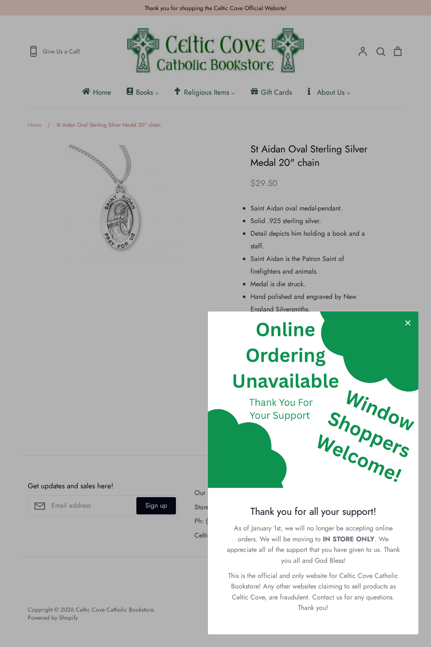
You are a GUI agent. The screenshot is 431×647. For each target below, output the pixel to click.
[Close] (408, 322)
